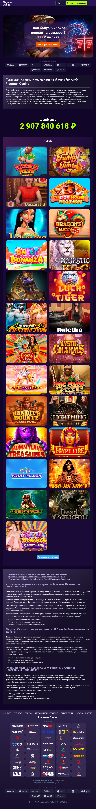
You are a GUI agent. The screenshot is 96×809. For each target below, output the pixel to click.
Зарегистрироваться (76, 3)
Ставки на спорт (84, 713)
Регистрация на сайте (48, 44)
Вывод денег (67, 713)
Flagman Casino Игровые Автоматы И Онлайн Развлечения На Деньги (36, 577)
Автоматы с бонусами (48, 557)
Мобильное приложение (46, 713)
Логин (60, 3)
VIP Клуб (18, 713)
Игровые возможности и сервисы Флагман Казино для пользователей (37, 574)
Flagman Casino (7, 3)
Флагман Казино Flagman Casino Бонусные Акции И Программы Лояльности (39, 579)
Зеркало (7, 713)
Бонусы (28, 713)
